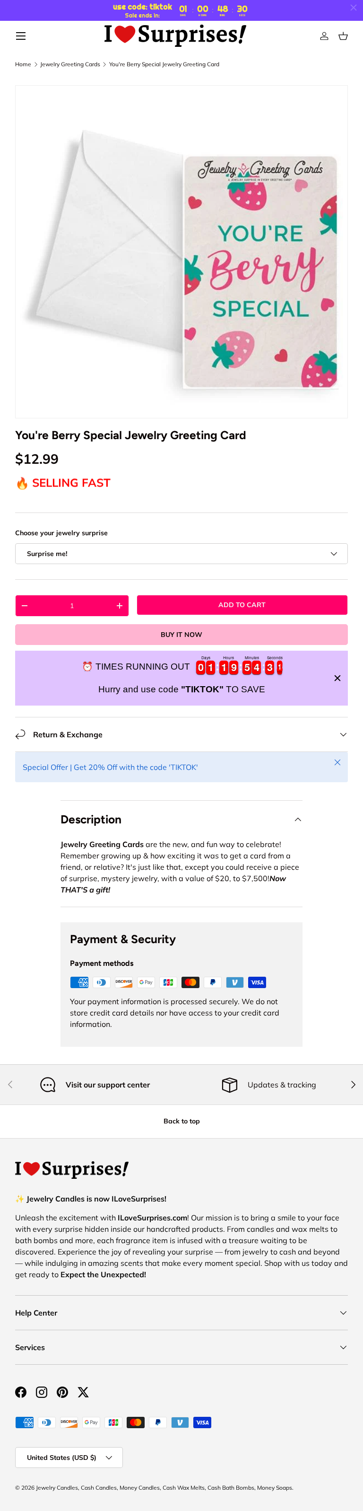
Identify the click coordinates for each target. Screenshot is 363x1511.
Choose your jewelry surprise (61, 533)
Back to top (182, 1121)
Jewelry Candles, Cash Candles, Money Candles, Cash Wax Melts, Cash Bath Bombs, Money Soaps (164, 1487)
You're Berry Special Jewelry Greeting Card (164, 64)
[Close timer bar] (353, 7)
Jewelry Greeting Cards (70, 64)
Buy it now (181, 634)
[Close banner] (337, 678)
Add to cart (242, 605)
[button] (343, 36)
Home (23, 64)
